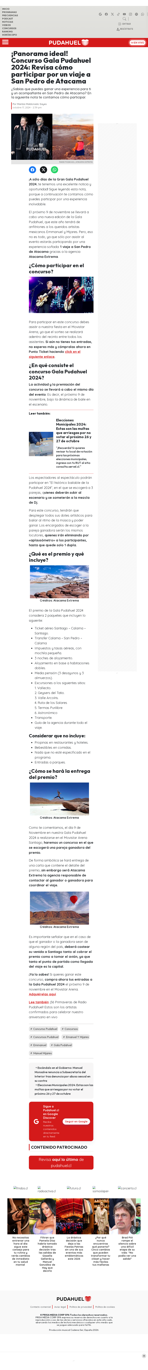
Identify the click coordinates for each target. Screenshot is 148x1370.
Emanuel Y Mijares (77, 1037)
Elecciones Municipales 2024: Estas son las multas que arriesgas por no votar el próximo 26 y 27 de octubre (73, 430)
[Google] (101, 14)
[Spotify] (137, 14)
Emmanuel (39, 1045)
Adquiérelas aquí (42, 994)
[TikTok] (119, 14)
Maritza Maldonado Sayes (32, 104)
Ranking (7, 31)
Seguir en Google (76, 1121)
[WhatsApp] (55, 170)
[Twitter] (44, 170)
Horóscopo (9, 34)
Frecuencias (10, 15)
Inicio (5, 9)
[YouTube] (125, 14)
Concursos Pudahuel (45, 1037)
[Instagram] (131, 14)
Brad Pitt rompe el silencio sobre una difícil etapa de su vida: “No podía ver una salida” (127, 1248)
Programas (9, 12)
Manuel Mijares (42, 1053)
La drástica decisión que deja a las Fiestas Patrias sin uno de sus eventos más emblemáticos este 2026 (74, 1248)
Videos (6, 25)
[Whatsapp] (143, 14)
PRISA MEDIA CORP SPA (55, 1314)
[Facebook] (107, 14)
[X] (113, 14)
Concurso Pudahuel (45, 1029)
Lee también (39, 1002)
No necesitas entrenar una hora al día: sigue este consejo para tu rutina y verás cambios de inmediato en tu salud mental (20, 1251)
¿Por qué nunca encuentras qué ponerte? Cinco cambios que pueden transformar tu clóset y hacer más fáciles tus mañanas (100, 1251)
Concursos (9, 28)
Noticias (7, 22)
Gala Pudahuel (62, 1045)
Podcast (7, 18)
